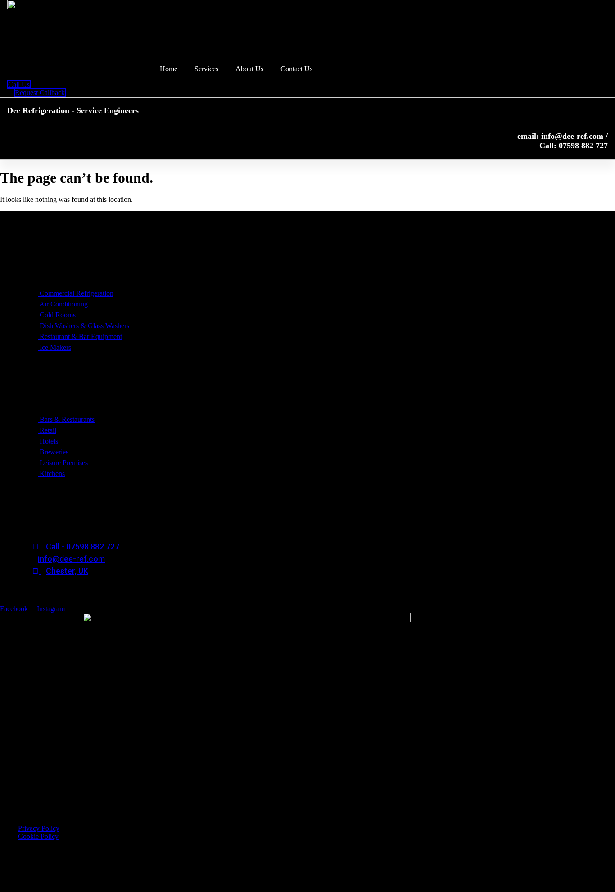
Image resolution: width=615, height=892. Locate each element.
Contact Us (296, 69)
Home (168, 69)
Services (206, 69)
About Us (249, 69)
